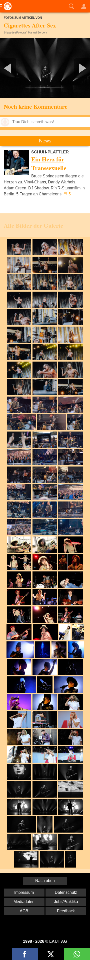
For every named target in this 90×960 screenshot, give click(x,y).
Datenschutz (66, 892)
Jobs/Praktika (66, 902)
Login (84, 6)
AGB (24, 911)
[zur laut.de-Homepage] (6, 6)
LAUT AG (58, 941)
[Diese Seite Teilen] (25, 954)
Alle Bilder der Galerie (33, 225)
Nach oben (45, 881)
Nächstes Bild (45, 68)
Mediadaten (24, 902)
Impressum (24, 892)
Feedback (66, 911)
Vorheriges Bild (15, 68)
